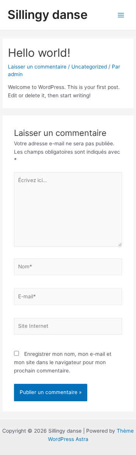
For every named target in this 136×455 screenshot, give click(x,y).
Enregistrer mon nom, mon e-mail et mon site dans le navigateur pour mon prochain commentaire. (62, 362)
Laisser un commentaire (37, 67)
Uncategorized (89, 67)
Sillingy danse (48, 14)
